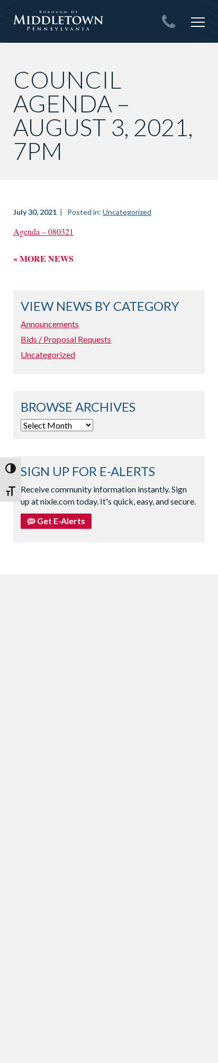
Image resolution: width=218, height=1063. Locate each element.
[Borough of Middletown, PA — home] (58, 21)
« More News (43, 258)
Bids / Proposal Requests (66, 339)
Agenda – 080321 (43, 231)
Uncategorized (127, 211)
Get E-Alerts (60, 521)
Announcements (50, 324)
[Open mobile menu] (198, 22)
